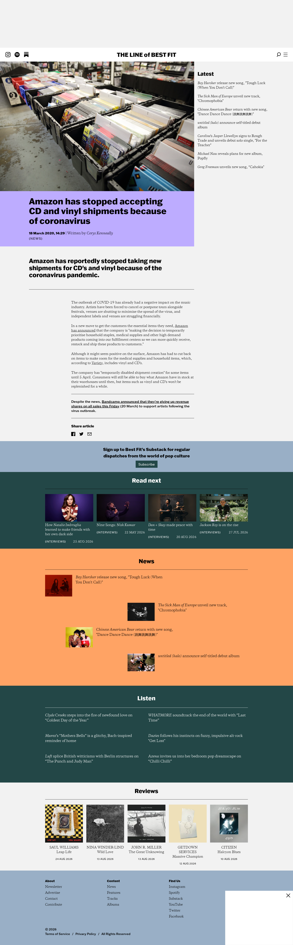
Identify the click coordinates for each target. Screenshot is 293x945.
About (50, 881)
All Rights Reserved (115, 934)
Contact (51, 898)
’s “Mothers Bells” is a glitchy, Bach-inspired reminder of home (88, 738)
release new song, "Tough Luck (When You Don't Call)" (231, 85)
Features (113, 893)
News (35, 238)
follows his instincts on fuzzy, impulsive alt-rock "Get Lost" (195, 738)
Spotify (174, 893)
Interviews (55, 541)
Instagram (177, 887)
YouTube (176, 904)
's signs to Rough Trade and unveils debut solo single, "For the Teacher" (232, 141)
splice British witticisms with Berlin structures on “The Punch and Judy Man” (92, 759)
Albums (113, 904)
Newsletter (53, 887)
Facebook (176, 916)
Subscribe (146, 464)
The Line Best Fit (146, 54)
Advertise (52, 893)
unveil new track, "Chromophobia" (229, 98)
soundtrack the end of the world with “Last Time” (197, 718)
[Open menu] (286, 54)
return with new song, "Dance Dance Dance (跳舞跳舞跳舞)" (232, 112)
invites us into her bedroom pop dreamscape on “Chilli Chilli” (194, 759)
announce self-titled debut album (229, 125)
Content (113, 881)
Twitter (174, 910)
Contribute (53, 904)
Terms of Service (57, 934)
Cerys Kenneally (100, 233)
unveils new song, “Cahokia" (231, 167)
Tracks (112, 898)
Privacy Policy (85, 934)
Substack (176, 898)
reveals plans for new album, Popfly (230, 156)
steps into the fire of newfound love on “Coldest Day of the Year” (88, 718)
